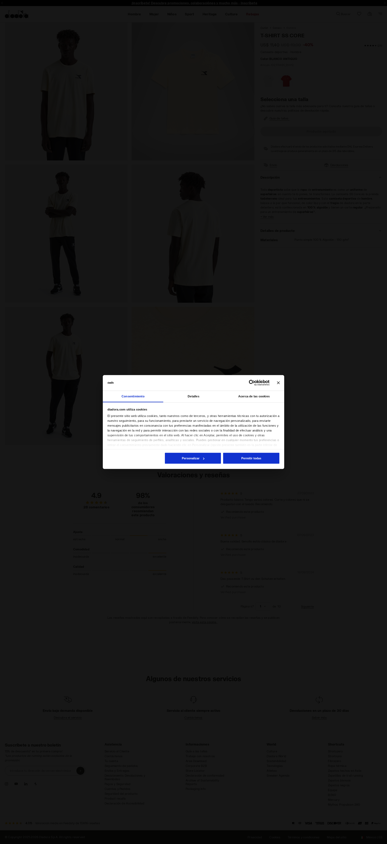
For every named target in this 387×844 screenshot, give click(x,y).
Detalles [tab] (193, 396)
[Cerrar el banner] (278, 382)
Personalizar (191, 458)
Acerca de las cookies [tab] (254, 396)
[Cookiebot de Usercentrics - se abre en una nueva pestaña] (251, 383)
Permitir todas (251, 458)
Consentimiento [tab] (133, 396)
